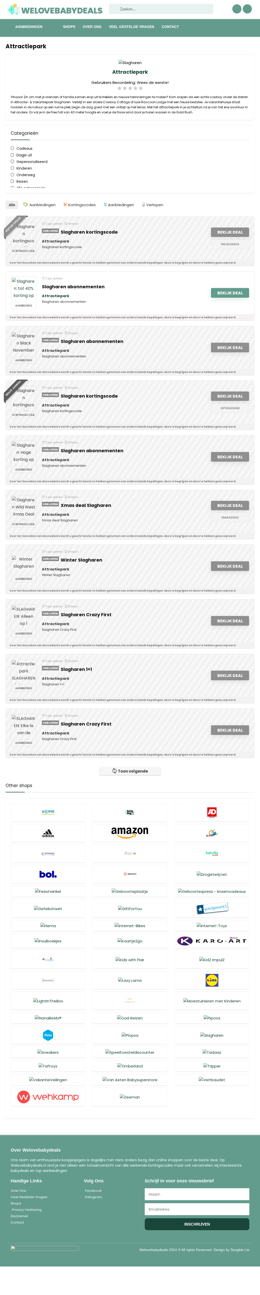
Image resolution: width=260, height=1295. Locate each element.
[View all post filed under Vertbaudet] (212, 1079)
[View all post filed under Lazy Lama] (130, 980)
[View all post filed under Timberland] (130, 1066)
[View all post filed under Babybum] (212, 833)
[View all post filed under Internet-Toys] (212, 925)
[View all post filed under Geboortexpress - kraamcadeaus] (212, 891)
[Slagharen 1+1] (23, 672)
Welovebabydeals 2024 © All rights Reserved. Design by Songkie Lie (194, 1250)
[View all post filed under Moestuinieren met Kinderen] (212, 1001)
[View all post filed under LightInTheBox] (48, 1001)
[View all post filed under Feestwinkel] (48, 891)
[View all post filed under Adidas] (48, 833)
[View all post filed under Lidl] (212, 980)
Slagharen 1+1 (76, 669)
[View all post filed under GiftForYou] (130, 908)
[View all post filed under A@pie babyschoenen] (48, 812)
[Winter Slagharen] (23, 563)
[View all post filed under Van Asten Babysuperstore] (130, 1079)
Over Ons (92, 27)
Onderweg (26, 174)
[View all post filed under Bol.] (48, 874)
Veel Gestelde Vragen (131, 27)
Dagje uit (24, 155)
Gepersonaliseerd (32, 161)
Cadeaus (24, 148)
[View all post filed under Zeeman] (130, 1097)
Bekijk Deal (230, 232)
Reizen (22, 181)
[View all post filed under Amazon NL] (130, 833)
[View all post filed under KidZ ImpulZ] (212, 960)
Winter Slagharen (81, 560)
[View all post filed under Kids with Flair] (130, 960)
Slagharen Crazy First (86, 615)
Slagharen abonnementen (73, 287)
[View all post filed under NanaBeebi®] (48, 1017)
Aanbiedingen (28, 27)
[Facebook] (236, 8)
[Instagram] (247, 8)
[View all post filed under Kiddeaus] (48, 960)
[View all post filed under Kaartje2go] (130, 941)
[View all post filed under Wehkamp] (48, 1097)
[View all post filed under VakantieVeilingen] (48, 1079)
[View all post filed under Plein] (48, 1035)
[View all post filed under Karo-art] (212, 941)
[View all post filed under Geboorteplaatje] (130, 891)
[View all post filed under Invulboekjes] (48, 941)
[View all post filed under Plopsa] (130, 1035)
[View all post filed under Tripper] (212, 1066)
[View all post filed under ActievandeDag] (130, 812)
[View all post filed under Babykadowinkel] (48, 854)
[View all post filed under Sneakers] (48, 1052)
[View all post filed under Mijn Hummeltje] (130, 1001)
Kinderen (24, 168)
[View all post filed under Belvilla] (212, 854)
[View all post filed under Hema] (48, 925)
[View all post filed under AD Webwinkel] (212, 812)
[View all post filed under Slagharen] (212, 1035)
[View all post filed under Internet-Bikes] (130, 925)
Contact (170, 27)
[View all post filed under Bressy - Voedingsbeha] (130, 874)
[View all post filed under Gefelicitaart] (48, 908)
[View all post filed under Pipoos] (212, 1017)
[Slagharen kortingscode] (23, 235)
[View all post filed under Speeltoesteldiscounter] (130, 1052)
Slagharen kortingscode (89, 232)
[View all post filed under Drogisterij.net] (212, 874)
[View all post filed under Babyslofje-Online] (130, 854)
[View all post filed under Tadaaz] (212, 1052)
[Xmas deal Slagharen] (23, 508)
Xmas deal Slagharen (86, 505)
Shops (69, 27)
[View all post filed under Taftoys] (48, 1066)
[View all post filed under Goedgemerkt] (212, 908)
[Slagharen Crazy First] (23, 617)
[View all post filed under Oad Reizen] (130, 1017)
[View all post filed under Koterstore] (48, 980)
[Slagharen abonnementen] (23, 289)
